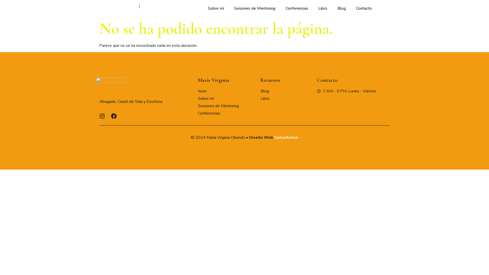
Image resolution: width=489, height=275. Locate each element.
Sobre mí (216, 8)
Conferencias (297, 8)
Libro (322, 8)
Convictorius (286, 137)
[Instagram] (102, 116)
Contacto (364, 8)
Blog (341, 8)
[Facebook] (114, 116)
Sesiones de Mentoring (254, 8)
